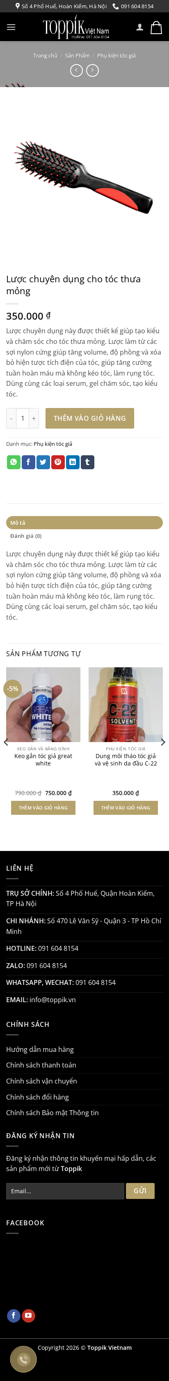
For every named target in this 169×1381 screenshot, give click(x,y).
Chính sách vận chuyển (41, 1081)
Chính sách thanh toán (41, 1065)
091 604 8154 (58, 948)
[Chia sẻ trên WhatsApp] (14, 462)
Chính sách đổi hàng (37, 1097)
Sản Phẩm (77, 55)
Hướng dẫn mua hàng (40, 1049)
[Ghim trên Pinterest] (58, 462)
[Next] (162, 758)
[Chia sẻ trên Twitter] (43, 462)
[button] (11, 27)
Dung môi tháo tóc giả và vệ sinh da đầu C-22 (126, 759)
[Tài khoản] (140, 27)
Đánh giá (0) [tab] (26, 535)
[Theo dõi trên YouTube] (28, 1316)
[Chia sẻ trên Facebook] (28, 462)
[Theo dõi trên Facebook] (14, 1316)
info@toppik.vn (53, 999)
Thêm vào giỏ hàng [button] (43, 808)
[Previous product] (92, 70)
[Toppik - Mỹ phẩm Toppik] (76, 26)
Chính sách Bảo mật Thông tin (52, 1112)
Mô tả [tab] (17, 522)
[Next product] (76, 70)
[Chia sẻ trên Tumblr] (87, 462)
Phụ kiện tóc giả (116, 55)
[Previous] (6, 758)
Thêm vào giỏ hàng (90, 418)
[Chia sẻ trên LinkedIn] (73, 462)
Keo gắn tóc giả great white (43, 759)
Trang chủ (45, 55)
